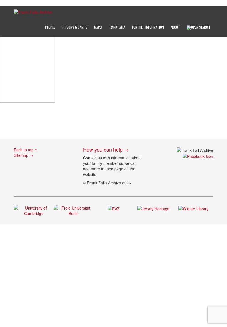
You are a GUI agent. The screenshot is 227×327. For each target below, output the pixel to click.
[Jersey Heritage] (153, 208)
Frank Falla (117, 27)
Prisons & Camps (74, 27)
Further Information (148, 27)
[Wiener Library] (193, 208)
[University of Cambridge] (34, 210)
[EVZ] (114, 208)
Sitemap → (23, 155)
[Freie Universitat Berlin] (74, 210)
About (175, 27)
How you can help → (106, 149)
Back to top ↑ (26, 149)
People (50, 27)
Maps (98, 27)
